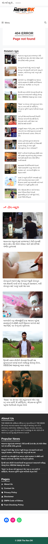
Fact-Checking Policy (14, 505)
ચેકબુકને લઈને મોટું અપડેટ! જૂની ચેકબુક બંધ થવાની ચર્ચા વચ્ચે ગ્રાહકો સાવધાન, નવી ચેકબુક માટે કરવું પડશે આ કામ (22, 283)
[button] (45, 22)
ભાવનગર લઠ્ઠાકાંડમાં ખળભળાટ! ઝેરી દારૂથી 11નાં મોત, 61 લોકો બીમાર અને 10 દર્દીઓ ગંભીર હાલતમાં (30, 58)
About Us (8, 484)
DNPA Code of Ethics (13, 501)
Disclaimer (9, 496)
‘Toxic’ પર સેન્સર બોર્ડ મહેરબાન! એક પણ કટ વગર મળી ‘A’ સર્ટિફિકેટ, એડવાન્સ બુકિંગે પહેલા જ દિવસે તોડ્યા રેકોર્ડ (22, 402)
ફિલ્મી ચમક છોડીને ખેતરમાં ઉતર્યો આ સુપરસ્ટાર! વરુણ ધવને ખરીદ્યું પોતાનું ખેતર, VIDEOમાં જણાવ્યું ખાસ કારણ (30, 94)
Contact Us (9, 488)
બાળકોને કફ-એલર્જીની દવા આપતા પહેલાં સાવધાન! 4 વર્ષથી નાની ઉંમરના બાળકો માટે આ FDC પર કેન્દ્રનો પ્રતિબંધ (21, 323)
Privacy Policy (10, 492)
